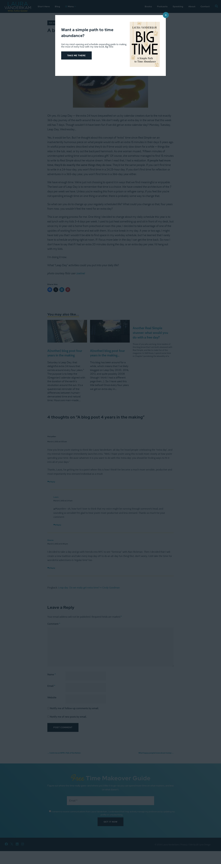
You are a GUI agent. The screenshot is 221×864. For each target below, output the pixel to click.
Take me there (76, 55)
